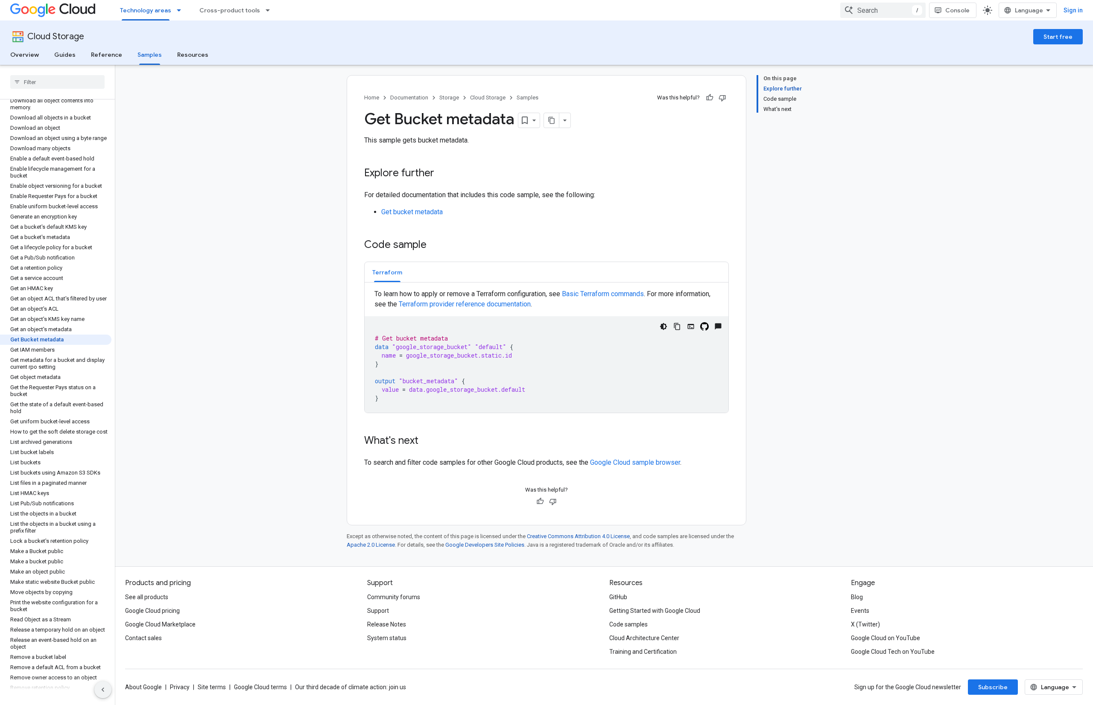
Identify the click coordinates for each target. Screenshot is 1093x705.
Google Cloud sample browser (635, 462)
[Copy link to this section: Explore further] (442, 174)
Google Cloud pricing (152, 610)
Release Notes (386, 624)
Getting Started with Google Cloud (654, 610)
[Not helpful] (722, 97)
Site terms (212, 687)
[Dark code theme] (663, 326)
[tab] (387, 272)
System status (386, 638)
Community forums (393, 597)
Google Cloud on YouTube (885, 638)
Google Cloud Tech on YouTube (893, 651)
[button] (387, 272)
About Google (143, 687)
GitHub (618, 597)
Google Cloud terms (260, 687)
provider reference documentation (465, 304)
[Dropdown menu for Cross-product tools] (270, 10)
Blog (857, 597)
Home (371, 97)
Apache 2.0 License (371, 545)
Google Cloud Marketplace (160, 624)
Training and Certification (643, 651)
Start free (1058, 37)
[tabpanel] (546, 351)
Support (378, 610)
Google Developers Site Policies (484, 545)
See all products (146, 597)
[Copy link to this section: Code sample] (435, 245)
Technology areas (145, 10)
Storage (449, 97)
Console (957, 10)
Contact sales (143, 638)
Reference (106, 54)
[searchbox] (57, 82)
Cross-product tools (229, 10)
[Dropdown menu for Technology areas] (181, 10)
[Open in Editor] (691, 326)
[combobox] (883, 10)
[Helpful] (709, 97)
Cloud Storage (55, 36)
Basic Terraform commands (603, 294)
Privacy (180, 687)
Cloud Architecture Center (644, 638)
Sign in (1073, 10)
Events (860, 610)
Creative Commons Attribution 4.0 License (578, 536)
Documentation (409, 97)
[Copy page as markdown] (551, 120)
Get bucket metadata (412, 212)
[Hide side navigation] (102, 689)
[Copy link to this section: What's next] (426, 441)
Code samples (628, 624)
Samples (149, 54)
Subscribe (993, 687)
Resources (192, 54)
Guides (65, 54)
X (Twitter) (865, 624)
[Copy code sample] (677, 326)
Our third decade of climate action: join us (350, 687)
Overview (24, 54)
